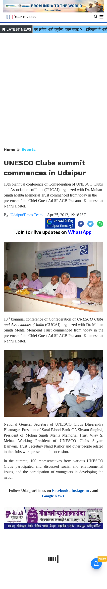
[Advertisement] (53, 90)
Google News (53, 496)
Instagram (80, 490)
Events (29, 149)
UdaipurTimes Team (26, 215)
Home (9, 149)
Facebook (60, 490)
